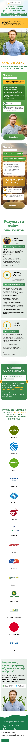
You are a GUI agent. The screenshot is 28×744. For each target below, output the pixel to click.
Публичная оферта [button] (15, 723)
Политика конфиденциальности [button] (14, 721)
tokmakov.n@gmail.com (14, 729)
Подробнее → (14, 137)
